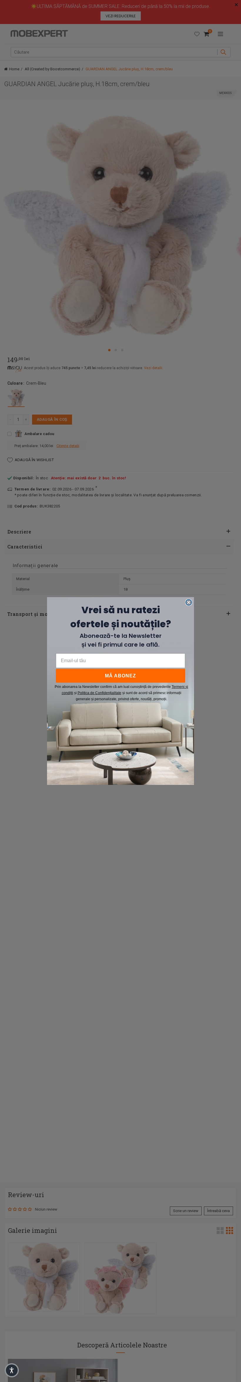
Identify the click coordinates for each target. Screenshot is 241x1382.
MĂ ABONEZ (120, 675)
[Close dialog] (189, 602)
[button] (12, 1370)
